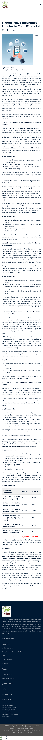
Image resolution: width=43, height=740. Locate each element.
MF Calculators (7, 674)
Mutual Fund (6, 644)
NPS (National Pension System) (12, 652)
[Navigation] (40, 5)
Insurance (5, 663)
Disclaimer (5, 689)
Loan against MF (7, 659)
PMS (3, 656)
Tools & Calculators (8, 678)
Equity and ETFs (7, 648)
